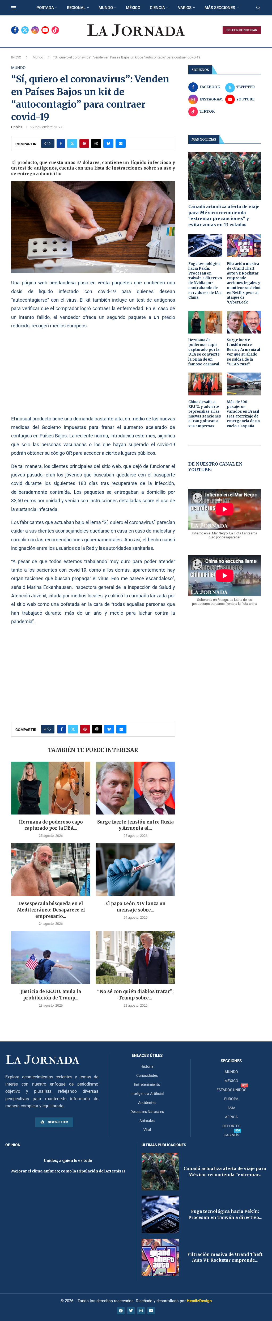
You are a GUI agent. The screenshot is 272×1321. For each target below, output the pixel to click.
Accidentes (147, 1102)
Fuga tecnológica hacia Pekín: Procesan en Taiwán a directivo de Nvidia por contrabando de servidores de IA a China (205, 280)
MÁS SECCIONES (220, 7)
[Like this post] (49, 143)
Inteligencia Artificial (147, 1093)
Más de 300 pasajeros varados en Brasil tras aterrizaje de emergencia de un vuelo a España (243, 414)
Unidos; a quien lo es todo (68, 1160)
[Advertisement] (93, 372)
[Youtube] (45, 30)
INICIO (16, 57)
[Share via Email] (121, 143)
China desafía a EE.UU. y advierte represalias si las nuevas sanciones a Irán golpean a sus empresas (204, 414)
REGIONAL (76, 7)
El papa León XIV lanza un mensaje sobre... (135, 907)
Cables (16, 127)
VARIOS (185, 7)
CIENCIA (157, 7)
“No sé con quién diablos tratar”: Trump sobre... (135, 995)
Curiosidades (147, 1075)
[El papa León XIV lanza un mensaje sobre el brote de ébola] (135, 869)
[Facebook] (15, 30)
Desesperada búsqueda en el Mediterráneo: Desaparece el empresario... (51, 910)
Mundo (38, 57)
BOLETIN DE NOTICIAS (242, 30)
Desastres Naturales (147, 1111)
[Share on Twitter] (72, 143)
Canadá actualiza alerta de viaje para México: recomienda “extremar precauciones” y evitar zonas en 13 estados (224, 215)
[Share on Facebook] (61, 143)
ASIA (231, 1108)
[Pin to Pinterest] (84, 143)
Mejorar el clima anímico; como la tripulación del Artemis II (68, 1171)
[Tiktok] (55, 30)
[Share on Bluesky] (108, 143)
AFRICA (231, 1117)
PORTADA (45, 7)
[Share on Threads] (96, 143)
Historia (147, 1066)
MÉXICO (133, 7)
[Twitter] (25, 30)
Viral (147, 1130)
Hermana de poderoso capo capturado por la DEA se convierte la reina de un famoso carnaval (204, 352)
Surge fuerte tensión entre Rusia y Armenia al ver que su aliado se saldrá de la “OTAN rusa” (243, 352)
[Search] (258, 8)
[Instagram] (35, 30)
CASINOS (231, 1135)
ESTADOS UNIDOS (231, 1090)
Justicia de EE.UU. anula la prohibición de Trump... (51, 995)
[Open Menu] (13, 7)
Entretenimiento (147, 1084)
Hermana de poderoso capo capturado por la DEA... (51, 825)
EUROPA (231, 1099)
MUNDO (106, 7)
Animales (147, 1120)
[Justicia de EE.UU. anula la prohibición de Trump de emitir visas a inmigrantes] (50, 957)
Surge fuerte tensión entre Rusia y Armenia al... (135, 825)
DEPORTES (231, 1126)
